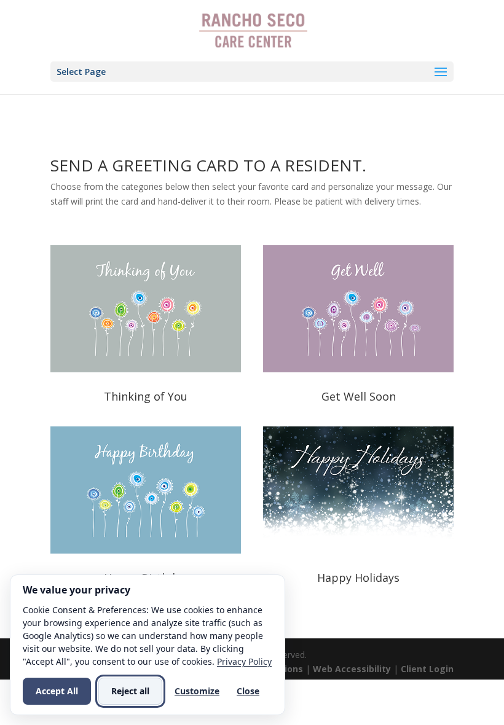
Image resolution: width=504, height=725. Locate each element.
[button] (252, 71)
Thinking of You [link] (145, 396)
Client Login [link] (427, 669)
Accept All (57, 691)
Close (248, 691)
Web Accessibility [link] (352, 669)
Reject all (130, 691)
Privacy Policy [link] (244, 661)
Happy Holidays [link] (358, 577)
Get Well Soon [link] (358, 396)
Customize (197, 691)
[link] (253, 30)
